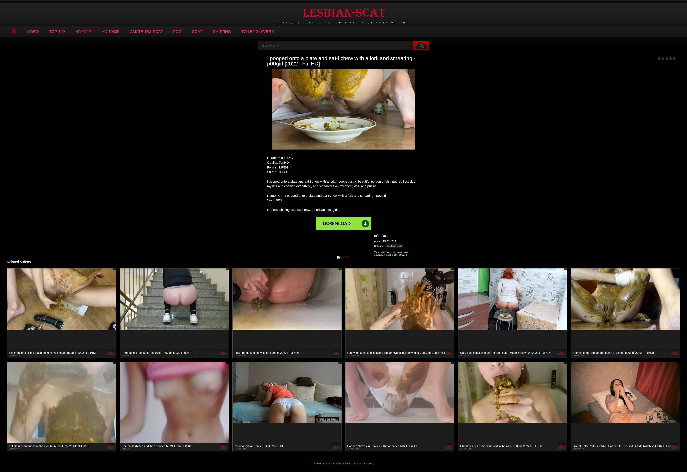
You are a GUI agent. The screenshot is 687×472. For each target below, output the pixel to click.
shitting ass (388, 252)
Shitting (222, 31)
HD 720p (83, 31)
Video (32, 31)
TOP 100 (57, 31)
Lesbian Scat (394, 246)
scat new (402, 252)
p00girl (403, 254)
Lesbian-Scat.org (362, 463)
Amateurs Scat (146, 31)
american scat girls (385, 254)
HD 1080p (111, 31)
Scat (197, 31)
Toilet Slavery (257, 31)
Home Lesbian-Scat (326, 463)
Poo (177, 31)
